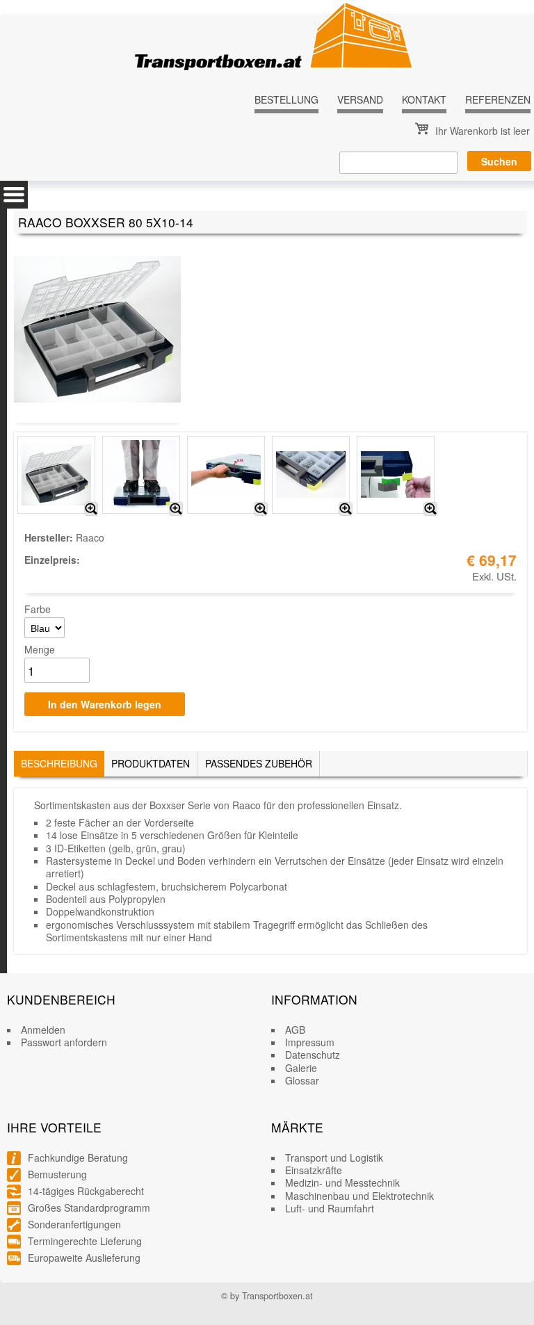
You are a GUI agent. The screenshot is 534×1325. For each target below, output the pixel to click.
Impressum (309, 1042)
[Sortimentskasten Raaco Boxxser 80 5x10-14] (91, 509)
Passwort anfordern (64, 1042)
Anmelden (43, 1030)
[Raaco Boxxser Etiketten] (430, 509)
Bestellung (286, 99)
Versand (360, 99)
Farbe (37, 609)
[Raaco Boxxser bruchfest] (176, 509)
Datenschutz (312, 1055)
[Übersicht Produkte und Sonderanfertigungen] (14, 195)
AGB (295, 1030)
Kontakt (424, 99)
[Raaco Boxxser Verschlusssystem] (261, 509)
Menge (39, 649)
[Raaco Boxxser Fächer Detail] (346, 509)
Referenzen (498, 99)
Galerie (301, 1068)
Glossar (302, 1080)
